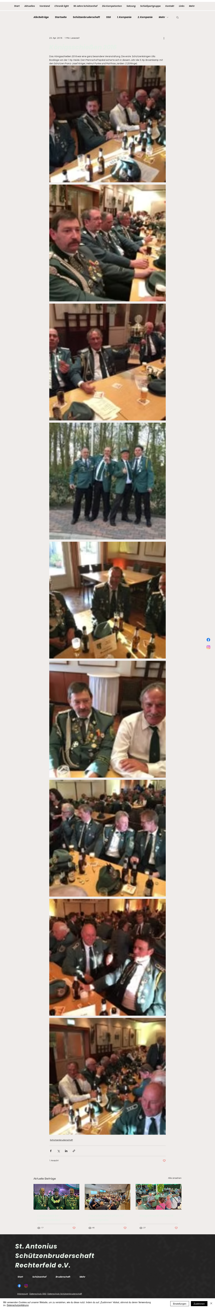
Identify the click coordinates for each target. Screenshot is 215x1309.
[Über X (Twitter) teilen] (58, 1150)
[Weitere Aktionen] (164, 38)
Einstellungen (179, 1303)
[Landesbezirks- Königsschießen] (56, 1197)
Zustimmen (199, 1303)
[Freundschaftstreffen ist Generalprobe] (107, 1197)
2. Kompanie (145, 17)
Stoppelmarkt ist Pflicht (156, 1216)
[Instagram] (208, 647)
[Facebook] (208, 639)
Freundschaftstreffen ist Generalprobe (106, 1218)
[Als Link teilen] (73, 1150)
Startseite (61, 17)
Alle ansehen (174, 1178)
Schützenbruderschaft (86, 17)
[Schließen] (211, 1303)
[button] (177, 17)
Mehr (162, 17)
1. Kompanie (124, 17)
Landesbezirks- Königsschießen (49, 1218)
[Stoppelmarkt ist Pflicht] (158, 1197)
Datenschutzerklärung (18, 1305)
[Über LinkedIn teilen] (66, 1150)
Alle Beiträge (41, 17)
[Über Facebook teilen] (50, 1150)
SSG (108, 17)
